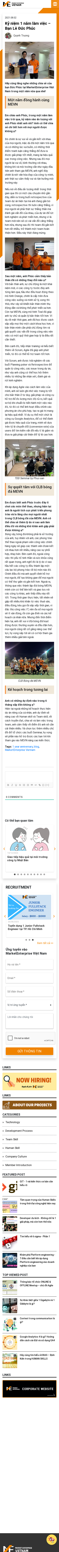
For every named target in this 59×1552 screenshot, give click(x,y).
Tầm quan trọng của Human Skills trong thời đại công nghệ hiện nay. (38, 1202)
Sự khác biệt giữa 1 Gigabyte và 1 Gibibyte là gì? (37, 1302)
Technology (12, 1122)
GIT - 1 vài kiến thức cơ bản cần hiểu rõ (36, 1183)
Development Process (19, 1130)
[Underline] (16, 785)
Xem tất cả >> (45, 943)
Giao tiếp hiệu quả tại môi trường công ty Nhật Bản (27, 858)
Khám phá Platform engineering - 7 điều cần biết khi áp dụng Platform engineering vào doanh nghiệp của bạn (37, 1260)
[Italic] (12, 785)
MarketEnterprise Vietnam (20, 750)
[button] (15, 874)
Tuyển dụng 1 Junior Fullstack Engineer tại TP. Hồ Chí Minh (26, 927)
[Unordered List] (28, 785)
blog (36, 746)
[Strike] (20, 785)
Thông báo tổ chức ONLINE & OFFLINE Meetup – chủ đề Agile (36, 1283)
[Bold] (8, 785)
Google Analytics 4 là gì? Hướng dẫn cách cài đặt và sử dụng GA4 (37, 1338)
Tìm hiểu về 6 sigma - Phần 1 (35, 1236)
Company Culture (16, 1156)
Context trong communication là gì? (37, 1320)
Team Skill (11, 1139)
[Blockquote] (32, 785)
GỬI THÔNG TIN (29, 1051)
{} (43, 785)
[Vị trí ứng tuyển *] (29, 1005)
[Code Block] (36, 785)
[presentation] (4, 849)
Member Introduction (18, 1165)
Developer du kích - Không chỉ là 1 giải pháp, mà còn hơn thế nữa (38, 1220)
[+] (47, 785)
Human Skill (12, 1148)
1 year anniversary (22, 746)
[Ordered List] (24, 785)
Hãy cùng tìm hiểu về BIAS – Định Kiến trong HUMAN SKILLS (37, 1357)
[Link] (39, 785)
